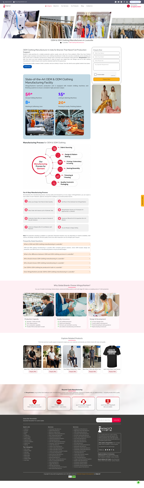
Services (26, 430)
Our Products (74, 6)
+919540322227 (8, 1)
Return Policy (27, 438)
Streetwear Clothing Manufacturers (82, 448)
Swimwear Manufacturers (80, 451)
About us (26, 429)
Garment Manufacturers (54, 457)
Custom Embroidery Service (55, 449)
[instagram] (121, 2)
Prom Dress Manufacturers (80, 438)
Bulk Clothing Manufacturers (55, 435)
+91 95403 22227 (136, 6)
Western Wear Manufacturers (81, 460)
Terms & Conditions (28, 441)
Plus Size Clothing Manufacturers (81, 435)
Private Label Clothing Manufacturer (82, 436)
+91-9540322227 (102, 446)
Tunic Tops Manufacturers (80, 457)
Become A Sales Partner (54, 432)
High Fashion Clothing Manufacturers (57, 459)
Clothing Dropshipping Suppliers (56, 438)
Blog (82, 6)
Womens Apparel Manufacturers (81, 466)
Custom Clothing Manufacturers (56, 448)
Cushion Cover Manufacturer (55, 446)
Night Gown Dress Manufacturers (81, 430)
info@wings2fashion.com (21, 1)
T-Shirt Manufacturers (79, 452)
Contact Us (89, 6)
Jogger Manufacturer (54, 463)
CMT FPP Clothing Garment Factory (57, 441)
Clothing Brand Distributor (55, 436)
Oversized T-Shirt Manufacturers (81, 433)
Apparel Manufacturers (54, 430)
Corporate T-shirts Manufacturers (56, 443)
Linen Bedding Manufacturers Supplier (58, 466)
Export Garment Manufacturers (56, 454)
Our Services (64, 6)
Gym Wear (26, 460)
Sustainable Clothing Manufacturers (82, 449)
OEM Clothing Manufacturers (80, 432)
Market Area (27, 443)
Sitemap (26, 444)
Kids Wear (26, 452)
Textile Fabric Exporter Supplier (81, 454)
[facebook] (124, 2)
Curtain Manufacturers (54, 444)
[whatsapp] (116, 2)
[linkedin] (127, 2)
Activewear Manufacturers (55, 429)
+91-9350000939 (110, 446)
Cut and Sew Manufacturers (55, 452)
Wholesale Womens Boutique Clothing (83, 465)
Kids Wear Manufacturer (54, 465)
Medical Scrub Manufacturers (80, 429)
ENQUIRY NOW (142, 201)
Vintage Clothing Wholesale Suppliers (83, 459)
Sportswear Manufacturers (80, 446)
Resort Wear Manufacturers (80, 441)
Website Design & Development (85, 474)
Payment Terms (27, 440)
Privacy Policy (27, 436)
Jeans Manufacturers (54, 462)
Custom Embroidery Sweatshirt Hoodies (58, 451)
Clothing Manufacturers (54, 440)
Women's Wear (27, 450)
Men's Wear (27, 449)
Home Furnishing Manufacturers (56, 460)
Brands (25, 432)
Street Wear (27, 457)
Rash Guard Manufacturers (80, 440)
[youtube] (118, 2)
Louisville (65, 42)
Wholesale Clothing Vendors (80, 463)
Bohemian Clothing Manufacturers (57, 433)
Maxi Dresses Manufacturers (55, 468)
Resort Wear (27, 455)
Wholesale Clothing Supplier (80, 462)
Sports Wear (27, 453)
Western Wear (27, 458)
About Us (56, 6)
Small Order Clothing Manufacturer (82, 444)
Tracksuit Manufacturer (79, 455)
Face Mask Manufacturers (55, 455)
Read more (27, 66)
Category (49, 6)
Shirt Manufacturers (78, 443)
